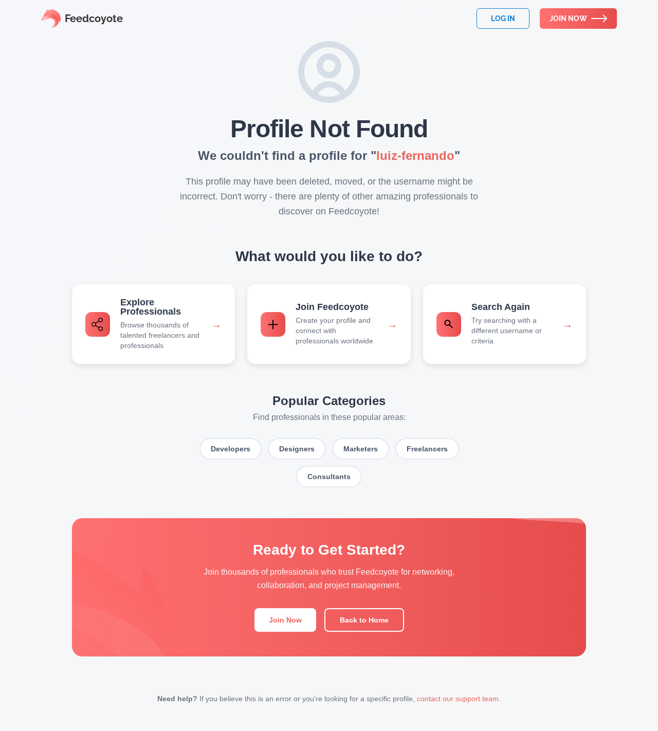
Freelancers (427, 449)
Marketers (360, 449)
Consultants (329, 476)
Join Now (285, 620)
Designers (297, 449)
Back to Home (364, 620)
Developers (230, 449)
